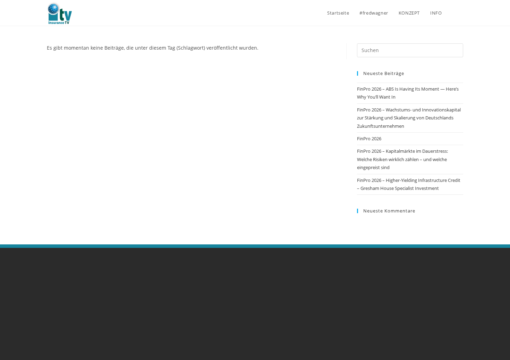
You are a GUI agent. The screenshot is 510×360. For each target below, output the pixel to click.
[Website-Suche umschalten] (461, 13)
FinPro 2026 (369, 138)
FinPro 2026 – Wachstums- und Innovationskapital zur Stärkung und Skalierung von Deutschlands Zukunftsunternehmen (409, 118)
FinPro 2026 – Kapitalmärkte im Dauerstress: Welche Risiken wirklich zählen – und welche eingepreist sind (402, 159)
